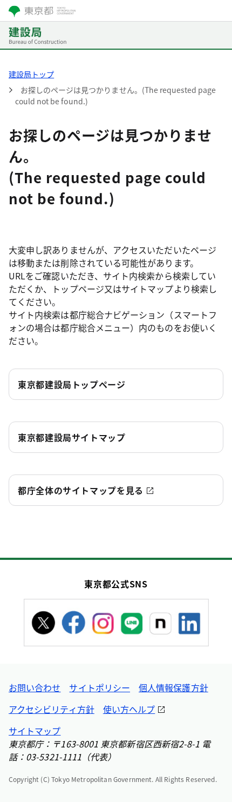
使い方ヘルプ (129, 709)
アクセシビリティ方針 (51, 709)
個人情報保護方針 (173, 687)
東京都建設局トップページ (72, 384)
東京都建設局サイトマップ (72, 437)
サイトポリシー (99, 687)
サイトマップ (34, 730)
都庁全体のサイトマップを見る (81, 490)
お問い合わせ (34, 687)
